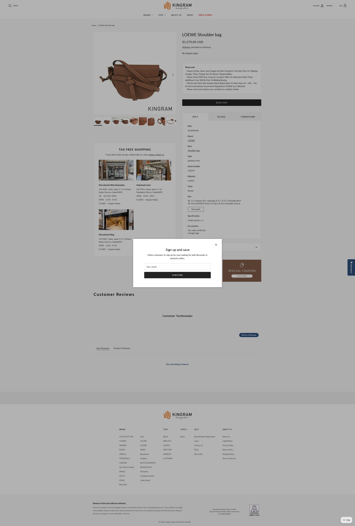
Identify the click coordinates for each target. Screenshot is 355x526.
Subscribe (177, 275)
